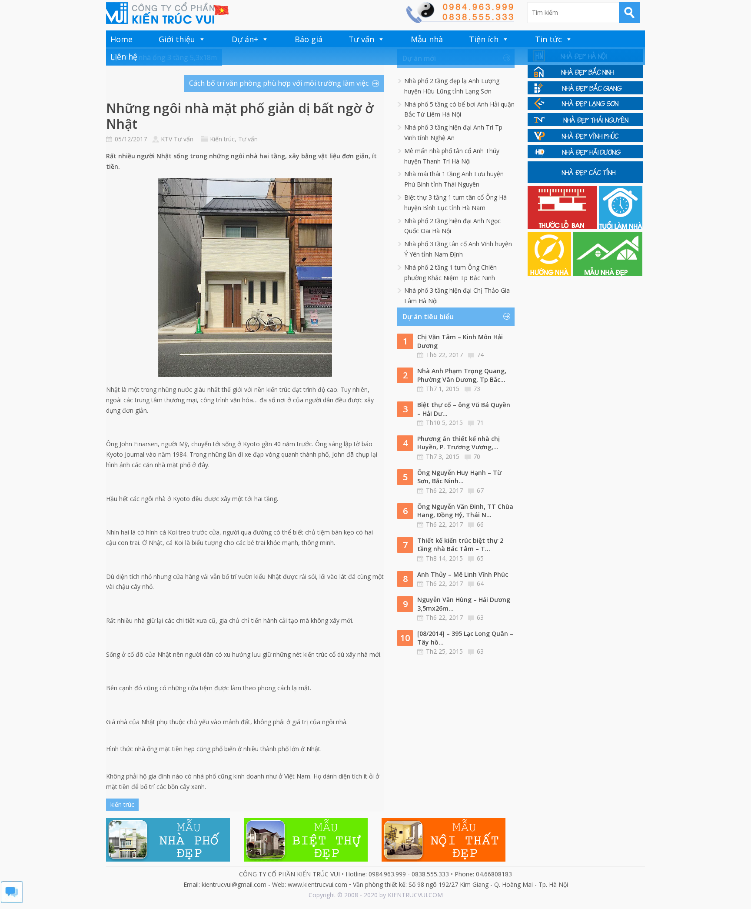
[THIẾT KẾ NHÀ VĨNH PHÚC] (585, 140)
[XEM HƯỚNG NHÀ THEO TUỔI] (550, 273)
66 (480, 524)
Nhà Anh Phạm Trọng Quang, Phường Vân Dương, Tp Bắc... (461, 375)
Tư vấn (361, 39)
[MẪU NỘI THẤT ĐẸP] (443, 859)
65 (480, 558)
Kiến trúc (222, 139)
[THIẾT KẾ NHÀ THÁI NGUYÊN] (585, 124)
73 (476, 388)
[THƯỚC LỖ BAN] (563, 227)
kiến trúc (122, 804)
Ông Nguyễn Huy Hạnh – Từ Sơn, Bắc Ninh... (459, 476)
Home (121, 39)
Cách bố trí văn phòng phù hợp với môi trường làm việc (279, 83)
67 (480, 490)
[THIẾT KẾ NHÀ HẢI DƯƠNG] (585, 156)
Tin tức (548, 39)
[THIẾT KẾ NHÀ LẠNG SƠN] (585, 108)
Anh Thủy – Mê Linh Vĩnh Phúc (462, 574)
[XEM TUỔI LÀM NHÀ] (620, 227)
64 (480, 583)
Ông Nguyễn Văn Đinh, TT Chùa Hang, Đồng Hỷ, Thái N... (465, 510)
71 (480, 422)
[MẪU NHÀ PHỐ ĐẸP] (168, 859)
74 (480, 355)
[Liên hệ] (459, 21)
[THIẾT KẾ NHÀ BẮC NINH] (585, 76)
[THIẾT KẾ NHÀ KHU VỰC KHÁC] (585, 181)
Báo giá (308, 39)
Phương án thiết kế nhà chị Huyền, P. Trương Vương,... (458, 442)
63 (480, 617)
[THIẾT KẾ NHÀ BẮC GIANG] (585, 92)
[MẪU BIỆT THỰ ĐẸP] (306, 859)
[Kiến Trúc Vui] (167, 13)
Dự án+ (245, 39)
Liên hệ (123, 56)
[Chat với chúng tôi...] (12, 900)
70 (476, 456)
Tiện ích (483, 39)
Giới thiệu (177, 39)
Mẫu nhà (427, 39)
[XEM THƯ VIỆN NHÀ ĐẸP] (607, 273)
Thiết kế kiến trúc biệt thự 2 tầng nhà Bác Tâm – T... (460, 544)
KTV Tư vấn (177, 139)
